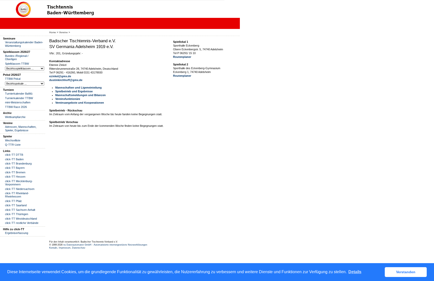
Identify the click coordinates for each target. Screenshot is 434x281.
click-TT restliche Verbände (21, 222)
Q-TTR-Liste (13, 144)
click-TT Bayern (15, 167)
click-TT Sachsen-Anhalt (20, 209)
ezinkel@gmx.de (60, 76)
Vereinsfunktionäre (67, 98)
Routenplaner (182, 56)
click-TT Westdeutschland (21, 218)
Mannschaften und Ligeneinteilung (78, 87)
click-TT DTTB (14, 154)
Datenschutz (78, 248)
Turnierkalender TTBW (19, 98)
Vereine (63, 32)
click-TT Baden (14, 159)
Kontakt (53, 248)
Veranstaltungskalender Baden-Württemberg (24, 44)
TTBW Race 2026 (16, 106)
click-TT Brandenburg (18, 163)
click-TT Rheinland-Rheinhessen (17, 195)
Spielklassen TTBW (17, 63)
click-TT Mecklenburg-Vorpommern (19, 183)
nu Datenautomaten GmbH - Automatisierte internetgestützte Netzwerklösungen (105, 245)
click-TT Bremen (15, 172)
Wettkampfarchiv (15, 116)
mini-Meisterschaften (17, 102)
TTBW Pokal (12, 78)
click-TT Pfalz (13, 201)
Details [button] (354, 272)
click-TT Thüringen (16, 214)
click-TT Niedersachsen (19, 188)
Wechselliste (12, 140)
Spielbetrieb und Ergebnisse (74, 91)
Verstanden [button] (405, 272)
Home (52, 32)
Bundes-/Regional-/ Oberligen (16, 57)
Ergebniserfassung (16, 232)
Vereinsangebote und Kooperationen (79, 102)
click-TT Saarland (16, 205)
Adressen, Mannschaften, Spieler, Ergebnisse (20, 128)
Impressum (65, 248)
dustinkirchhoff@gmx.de (65, 80)
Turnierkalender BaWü (18, 93)
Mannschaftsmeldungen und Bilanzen (80, 95)
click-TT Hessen (15, 176)
